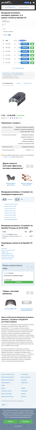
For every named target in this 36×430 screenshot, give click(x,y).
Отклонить (25, 421)
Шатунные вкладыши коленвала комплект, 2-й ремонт (12, 236)
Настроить (18, 426)
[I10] (3, 7)
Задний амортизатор (7, 253)
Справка (23, 393)
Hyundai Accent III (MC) (10, 215)
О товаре (18, 83)
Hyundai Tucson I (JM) (10, 213)
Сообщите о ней (7, 157)
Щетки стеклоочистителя (8, 250)
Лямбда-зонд (4, 251)
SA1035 (8, 273)
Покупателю (24, 382)
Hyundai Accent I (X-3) (10, 208)
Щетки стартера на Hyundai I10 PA (26, 184)
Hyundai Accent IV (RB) (10, 206)
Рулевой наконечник (6, 258)
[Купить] (32, 44)
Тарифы (23, 388)
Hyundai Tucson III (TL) (10, 217)
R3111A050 (8, 44)
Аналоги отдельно (8, 31)
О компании (24, 391)
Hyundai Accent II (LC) (10, 210)
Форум (3, 388)
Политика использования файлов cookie (20, 417)
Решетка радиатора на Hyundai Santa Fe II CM (27, 309)
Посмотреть (18, 282)
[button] (26, 2)
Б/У (4, 28)
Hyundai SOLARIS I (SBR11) (11, 204)
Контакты (23, 396)
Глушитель (4, 248)
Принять (10, 421)
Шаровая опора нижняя (7, 257)
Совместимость (27, 83)
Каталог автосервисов (7, 377)
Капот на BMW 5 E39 (11, 309)
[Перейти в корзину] (34, 3)
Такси (4, 34)
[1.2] (5, 7)
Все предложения (8, 83)
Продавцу (23, 380)
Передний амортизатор (7, 255)
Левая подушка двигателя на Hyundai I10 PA (10, 184)
